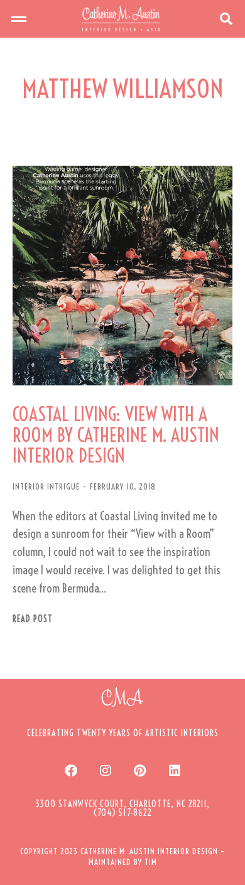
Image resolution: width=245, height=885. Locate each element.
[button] (18, 18)
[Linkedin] (174, 770)
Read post (33, 619)
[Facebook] (71, 770)
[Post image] (122, 275)
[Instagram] (105, 770)
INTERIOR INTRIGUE (46, 486)
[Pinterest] (140, 770)
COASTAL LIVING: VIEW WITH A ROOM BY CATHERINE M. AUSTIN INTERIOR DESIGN (116, 435)
